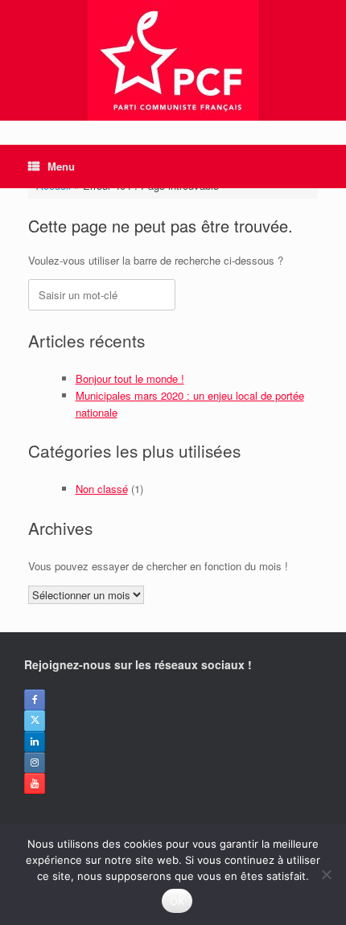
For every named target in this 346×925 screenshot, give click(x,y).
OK (177, 900)
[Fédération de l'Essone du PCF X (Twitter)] (34, 720)
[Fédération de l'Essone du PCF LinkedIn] (34, 741)
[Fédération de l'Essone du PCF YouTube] (34, 783)
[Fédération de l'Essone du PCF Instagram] (34, 762)
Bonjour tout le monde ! (130, 378)
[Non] (326, 874)
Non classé (102, 488)
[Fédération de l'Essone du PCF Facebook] (34, 699)
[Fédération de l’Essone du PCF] (173, 60)
